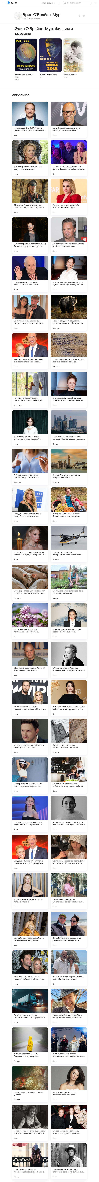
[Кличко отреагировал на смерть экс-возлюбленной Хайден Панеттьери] (30, 351)
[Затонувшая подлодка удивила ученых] (30, 1084)
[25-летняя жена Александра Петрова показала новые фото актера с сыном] (30, 313)
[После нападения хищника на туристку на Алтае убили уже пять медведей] (69, 313)
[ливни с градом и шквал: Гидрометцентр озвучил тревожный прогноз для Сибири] (30, 1045)
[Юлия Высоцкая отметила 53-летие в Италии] (30, 891)
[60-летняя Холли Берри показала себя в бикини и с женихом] (69, 968)
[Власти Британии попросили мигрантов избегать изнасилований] (69, 467)
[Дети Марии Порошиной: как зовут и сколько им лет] (30, 158)
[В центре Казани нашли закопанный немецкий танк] (69, 737)
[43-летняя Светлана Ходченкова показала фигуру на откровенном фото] (30, 544)
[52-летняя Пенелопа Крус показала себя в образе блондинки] (69, 1084)
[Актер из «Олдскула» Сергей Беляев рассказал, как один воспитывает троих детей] (69, 505)
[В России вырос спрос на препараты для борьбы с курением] (30, 467)
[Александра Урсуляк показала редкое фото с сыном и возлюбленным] (69, 621)
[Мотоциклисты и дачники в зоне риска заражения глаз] (69, 583)
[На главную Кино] (13, 3)
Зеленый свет (70, 75)
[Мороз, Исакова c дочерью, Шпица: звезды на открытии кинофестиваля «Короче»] (69, 1123)
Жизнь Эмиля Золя (48, 75)
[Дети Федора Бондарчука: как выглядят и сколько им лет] (69, 120)
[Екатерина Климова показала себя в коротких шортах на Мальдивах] (30, 775)
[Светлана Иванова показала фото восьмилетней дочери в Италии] (69, 853)
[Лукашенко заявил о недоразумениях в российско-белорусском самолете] (69, 544)
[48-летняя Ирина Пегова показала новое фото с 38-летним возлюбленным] (30, 698)
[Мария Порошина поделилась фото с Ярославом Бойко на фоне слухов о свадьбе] (69, 158)
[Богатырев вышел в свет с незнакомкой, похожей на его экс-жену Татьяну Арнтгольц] (30, 968)
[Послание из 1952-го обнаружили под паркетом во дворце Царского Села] (69, 351)
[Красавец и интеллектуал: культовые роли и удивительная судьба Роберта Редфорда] (69, 1161)
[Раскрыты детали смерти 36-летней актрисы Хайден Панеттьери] (69, 197)
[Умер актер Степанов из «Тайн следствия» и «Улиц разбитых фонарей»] (69, 1007)
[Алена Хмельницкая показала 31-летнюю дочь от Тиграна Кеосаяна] (69, 814)
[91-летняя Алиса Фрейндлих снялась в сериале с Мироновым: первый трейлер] (30, 197)
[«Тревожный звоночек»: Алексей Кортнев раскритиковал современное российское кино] (30, 660)
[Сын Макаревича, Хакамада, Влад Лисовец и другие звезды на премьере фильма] (30, 235)
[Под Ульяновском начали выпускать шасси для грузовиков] (30, 1007)
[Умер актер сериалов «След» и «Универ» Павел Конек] (30, 737)
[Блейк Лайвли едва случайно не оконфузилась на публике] (30, 930)
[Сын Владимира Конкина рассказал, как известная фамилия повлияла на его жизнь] (30, 274)
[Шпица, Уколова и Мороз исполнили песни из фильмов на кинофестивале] (69, 1045)
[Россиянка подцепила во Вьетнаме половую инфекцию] (30, 390)
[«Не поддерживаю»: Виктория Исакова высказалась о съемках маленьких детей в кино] (69, 390)
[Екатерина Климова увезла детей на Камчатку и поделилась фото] (69, 698)
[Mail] (8, 3)
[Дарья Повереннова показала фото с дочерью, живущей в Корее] (30, 428)
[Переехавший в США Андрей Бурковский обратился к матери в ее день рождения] (30, 120)
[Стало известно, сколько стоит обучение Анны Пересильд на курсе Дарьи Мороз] (30, 814)
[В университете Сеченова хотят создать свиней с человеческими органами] (30, 583)
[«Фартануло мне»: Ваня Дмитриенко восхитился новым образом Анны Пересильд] (69, 891)
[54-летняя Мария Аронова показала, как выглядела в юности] (69, 660)
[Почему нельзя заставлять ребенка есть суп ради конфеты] (69, 775)
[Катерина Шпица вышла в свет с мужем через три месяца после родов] (69, 274)
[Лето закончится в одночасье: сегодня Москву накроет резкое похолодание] (69, 428)
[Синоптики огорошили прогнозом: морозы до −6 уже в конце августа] (30, 1161)
